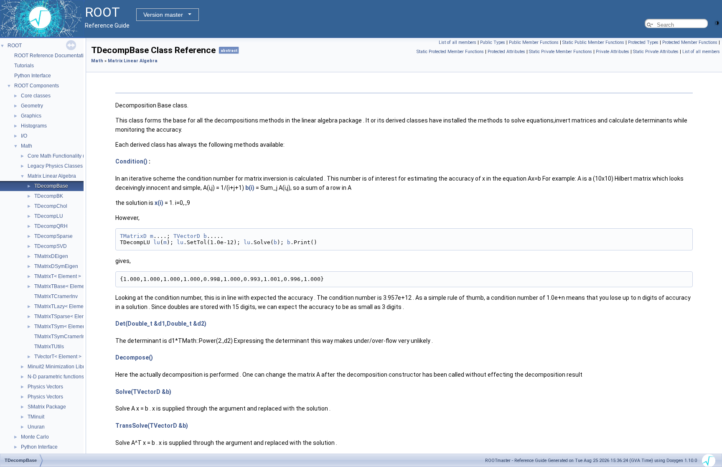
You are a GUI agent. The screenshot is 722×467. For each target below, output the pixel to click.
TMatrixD (133, 236)
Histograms (34, 126)
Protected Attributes (506, 51)
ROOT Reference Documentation (51, 56)
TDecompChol (50, 206)
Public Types (492, 42)
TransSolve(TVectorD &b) (151, 425)
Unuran (36, 427)
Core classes (36, 96)
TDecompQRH (51, 226)
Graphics (31, 116)
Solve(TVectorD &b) (143, 391)
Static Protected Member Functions (450, 51)
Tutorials (24, 66)
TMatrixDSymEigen (56, 266)
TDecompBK (48, 196)
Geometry (32, 106)
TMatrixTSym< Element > (62, 326)
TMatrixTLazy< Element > (63, 306)
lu (156, 242)
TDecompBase (51, 186)
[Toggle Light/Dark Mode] (717, 22)
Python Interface (32, 76)
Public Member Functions (534, 42)
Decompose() (134, 357)
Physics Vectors (45, 387)
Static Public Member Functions (593, 42)
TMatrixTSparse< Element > (65, 316)
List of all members (457, 42)
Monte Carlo (35, 437)
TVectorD (186, 236)
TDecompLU (48, 216)
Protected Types (643, 42)
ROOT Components (36, 86)
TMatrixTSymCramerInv (61, 336)
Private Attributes (612, 51)
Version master (163, 14)
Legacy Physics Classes (55, 166)
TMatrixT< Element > (57, 276)
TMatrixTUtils (49, 347)
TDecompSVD (50, 246)
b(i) (249, 187)
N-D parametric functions (56, 377)
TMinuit (36, 417)
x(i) (159, 202)
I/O (24, 136)
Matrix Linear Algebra (52, 176)
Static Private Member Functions (560, 51)
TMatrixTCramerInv (56, 296)
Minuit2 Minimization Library (60, 367)
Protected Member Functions (689, 42)
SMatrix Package (47, 407)
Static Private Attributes (656, 51)
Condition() (131, 161)
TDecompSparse (53, 236)
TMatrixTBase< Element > (63, 286)
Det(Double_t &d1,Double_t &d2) (160, 323)
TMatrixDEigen (51, 256)
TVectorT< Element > (57, 357)
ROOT (15, 45)
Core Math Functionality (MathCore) (68, 156)
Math (26, 146)
